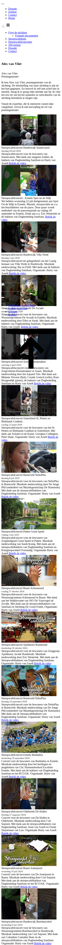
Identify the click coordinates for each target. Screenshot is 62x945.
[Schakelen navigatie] (2, 3)
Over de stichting (17, 32)
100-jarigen (14, 44)
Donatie (12, 8)
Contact (12, 14)
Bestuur (12, 314)
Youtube (12, 311)
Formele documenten (26, 35)
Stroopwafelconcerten (20, 41)
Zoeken (12, 11)
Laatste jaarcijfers (17, 308)
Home (11, 18)
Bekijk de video (17, 163)
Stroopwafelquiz (17, 38)
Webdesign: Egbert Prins (21, 305)
